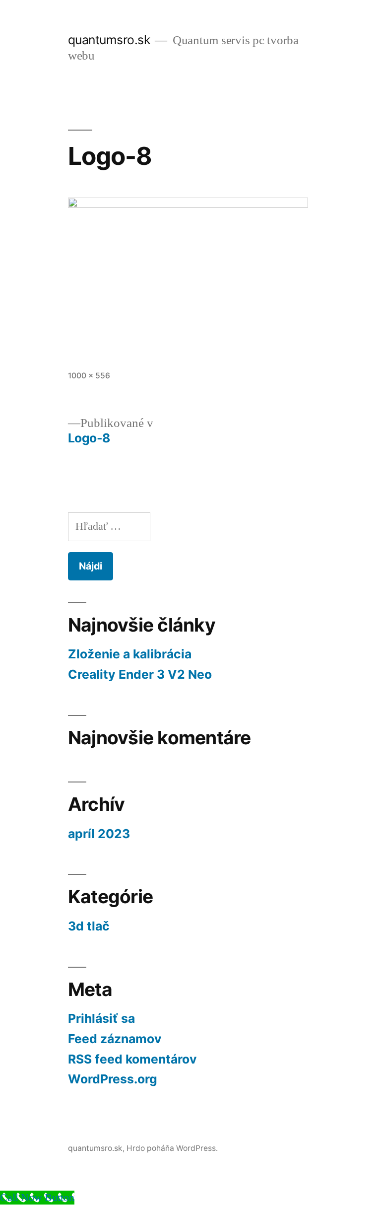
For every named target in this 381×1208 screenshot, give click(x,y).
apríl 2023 (99, 833)
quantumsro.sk (109, 39)
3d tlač (89, 926)
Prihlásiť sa (101, 1018)
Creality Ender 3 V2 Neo (140, 674)
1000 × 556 (89, 375)
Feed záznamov (115, 1038)
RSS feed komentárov (132, 1059)
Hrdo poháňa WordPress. (172, 1148)
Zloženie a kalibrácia (129, 653)
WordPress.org (112, 1078)
